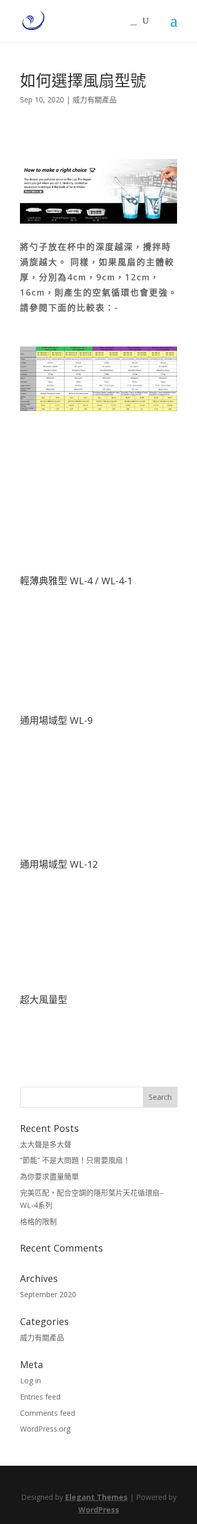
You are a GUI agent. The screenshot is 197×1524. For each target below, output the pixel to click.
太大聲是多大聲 (45, 1144)
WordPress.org (45, 1429)
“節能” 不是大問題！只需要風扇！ (75, 1160)
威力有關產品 (94, 99)
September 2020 (48, 1294)
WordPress (98, 1510)
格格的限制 (38, 1221)
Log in (30, 1380)
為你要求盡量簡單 (49, 1176)
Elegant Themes (96, 1497)
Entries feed (40, 1397)
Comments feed (47, 1413)
